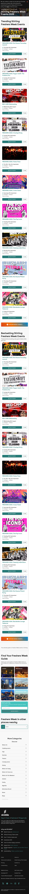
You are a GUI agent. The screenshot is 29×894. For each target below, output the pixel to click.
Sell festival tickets (19, 875)
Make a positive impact (17, 851)
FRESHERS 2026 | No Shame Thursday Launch (14, 44)
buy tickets (13, 53)
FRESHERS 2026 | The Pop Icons (12, 219)
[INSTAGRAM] (15, 883)
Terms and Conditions (6, 860)
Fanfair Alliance (14, 845)
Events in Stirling (14, 9)
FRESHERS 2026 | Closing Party (12, 133)
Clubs (7, 818)
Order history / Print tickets (21, 860)
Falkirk (15, 727)
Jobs (16, 865)
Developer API (4, 873)
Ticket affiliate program (6, 875)
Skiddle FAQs (18, 873)
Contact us (17, 862)
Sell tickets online (18, 870)
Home (2, 857)
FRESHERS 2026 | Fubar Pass (11, 161)
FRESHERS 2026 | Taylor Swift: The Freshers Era (13, 74)
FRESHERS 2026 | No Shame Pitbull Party (13, 277)
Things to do (23, 818)
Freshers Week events (5, 9)
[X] (3, 883)
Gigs (2, 818)
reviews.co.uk (15, 832)
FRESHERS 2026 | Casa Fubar (11, 190)
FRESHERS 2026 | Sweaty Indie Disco (14, 248)
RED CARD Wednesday (9, 104)
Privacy (3, 862)
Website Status (4, 870)
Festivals (14, 818)
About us (17, 857)
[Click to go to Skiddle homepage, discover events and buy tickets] (5, 813)
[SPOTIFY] (7, 883)
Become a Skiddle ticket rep (7, 878)
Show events (14, 711)
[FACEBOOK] (18, 883)
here (8, 6)
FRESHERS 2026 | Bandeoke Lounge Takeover (13, 308)
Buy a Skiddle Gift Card (20, 878)
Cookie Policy (4, 865)
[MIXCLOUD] (11, 883)
